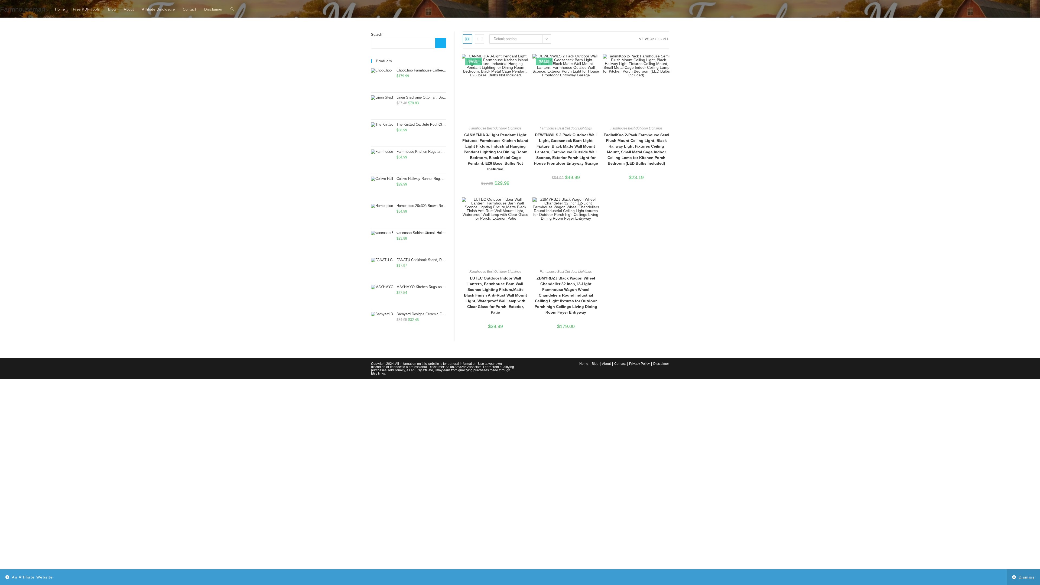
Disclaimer (661, 364)
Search (376, 34)
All (666, 39)
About (606, 364)
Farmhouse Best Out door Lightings (495, 128)
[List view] (479, 39)
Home (583, 364)
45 (652, 39)
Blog (595, 364)
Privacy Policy (639, 364)
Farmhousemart (23, 9)
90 (659, 39)
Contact (620, 364)
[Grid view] (467, 39)
